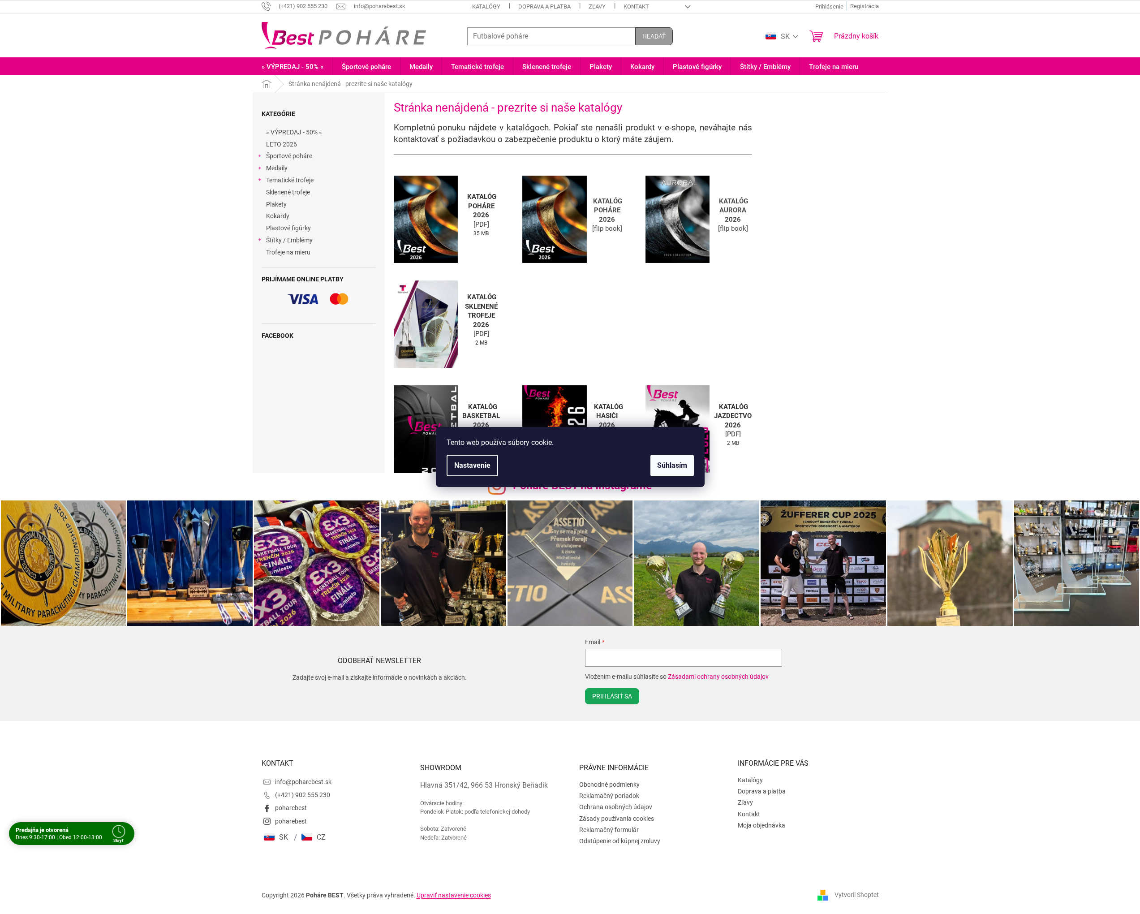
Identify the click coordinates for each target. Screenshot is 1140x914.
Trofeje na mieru (288, 252)
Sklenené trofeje (288, 192)
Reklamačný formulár (609, 829)
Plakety (276, 204)
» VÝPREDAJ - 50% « (294, 132)
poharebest (291, 807)
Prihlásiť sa (612, 696)
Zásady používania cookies (616, 818)
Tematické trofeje (290, 180)
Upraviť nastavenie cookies (454, 895)
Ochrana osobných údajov (615, 807)
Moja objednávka (761, 825)
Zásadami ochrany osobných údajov (718, 676)
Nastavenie (472, 465)
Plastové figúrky (288, 228)
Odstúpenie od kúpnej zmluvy (619, 841)
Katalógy (486, 6)
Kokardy (277, 216)
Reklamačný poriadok (609, 795)
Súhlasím (672, 465)
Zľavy (597, 6)
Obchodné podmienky (609, 784)
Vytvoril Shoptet (857, 894)
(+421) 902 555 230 (302, 794)
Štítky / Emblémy (289, 240)
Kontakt (636, 6)
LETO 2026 (281, 144)
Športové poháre (289, 156)
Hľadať (654, 36)
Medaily (277, 168)
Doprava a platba (544, 6)
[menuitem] (292, 67)
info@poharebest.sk (303, 781)
